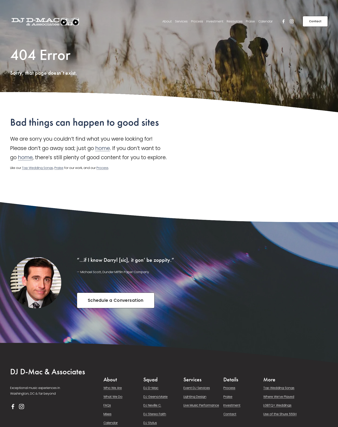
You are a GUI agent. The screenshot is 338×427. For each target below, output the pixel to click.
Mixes (107, 414)
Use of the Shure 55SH (280, 414)
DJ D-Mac (150, 388)
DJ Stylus (150, 423)
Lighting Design (194, 396)
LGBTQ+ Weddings (277, 405)
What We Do (112, 396)
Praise (250, 21)
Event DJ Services (196, 388)
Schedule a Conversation (116, 300)
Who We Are (112, 388)
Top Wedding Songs (37, 168)
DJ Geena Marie (155, 396)
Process (197, 21)
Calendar (265, 21)
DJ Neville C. (152, 405)
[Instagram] (291, 21)
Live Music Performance (201, 405)
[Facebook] (283, 21)
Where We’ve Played (278, 396)
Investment (214, 21)
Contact (315, 21)
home (102, 148)
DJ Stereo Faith (154, 414)
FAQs (107, 405)
